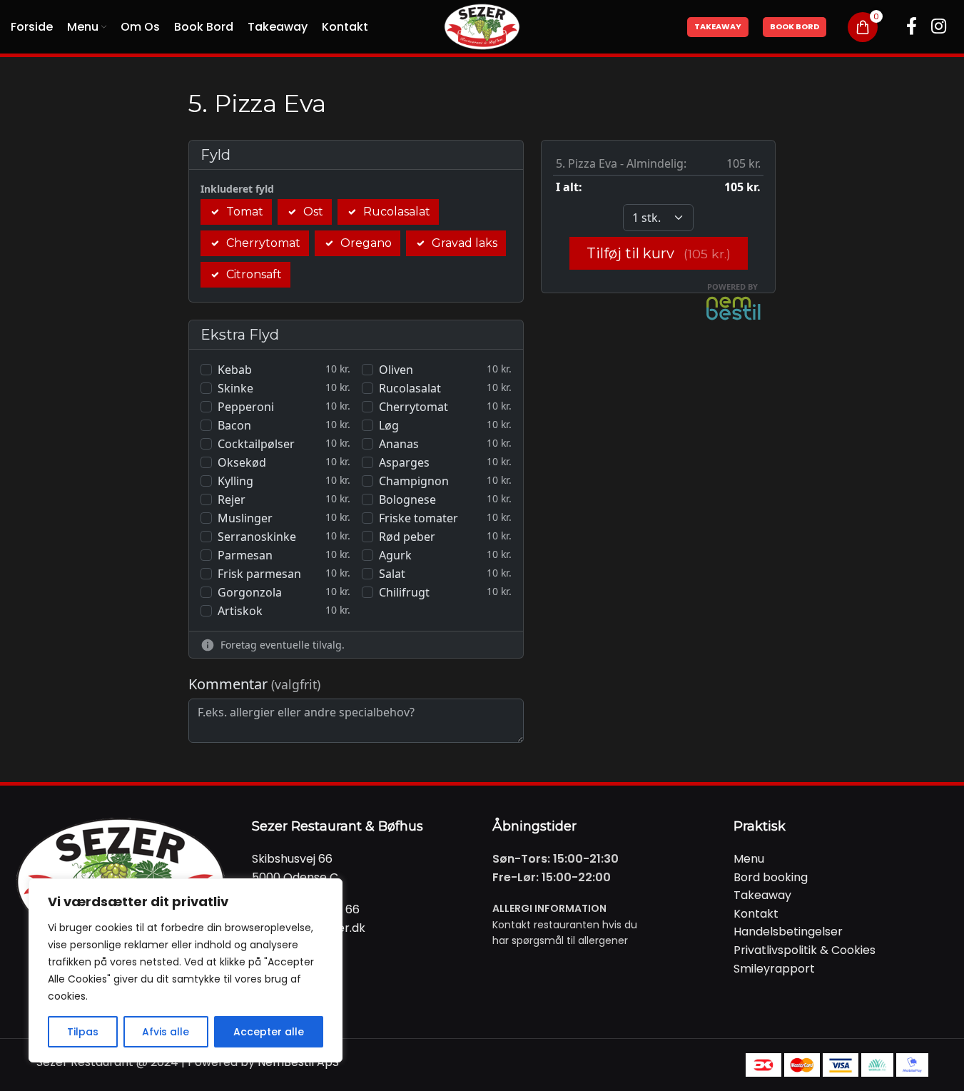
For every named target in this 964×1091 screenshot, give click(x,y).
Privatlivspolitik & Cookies (805, 950)
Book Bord (794, 26)
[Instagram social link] (938, 27)
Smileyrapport (774, 968)
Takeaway (717, 26)
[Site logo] (481, 26)
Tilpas (82, 1032)
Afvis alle (165, 1032)
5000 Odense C (295, 877)
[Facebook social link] (911, 27)
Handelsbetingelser (788, 931)
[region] (186, 970)
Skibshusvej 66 (292, 859)
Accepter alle (268, 1032)
